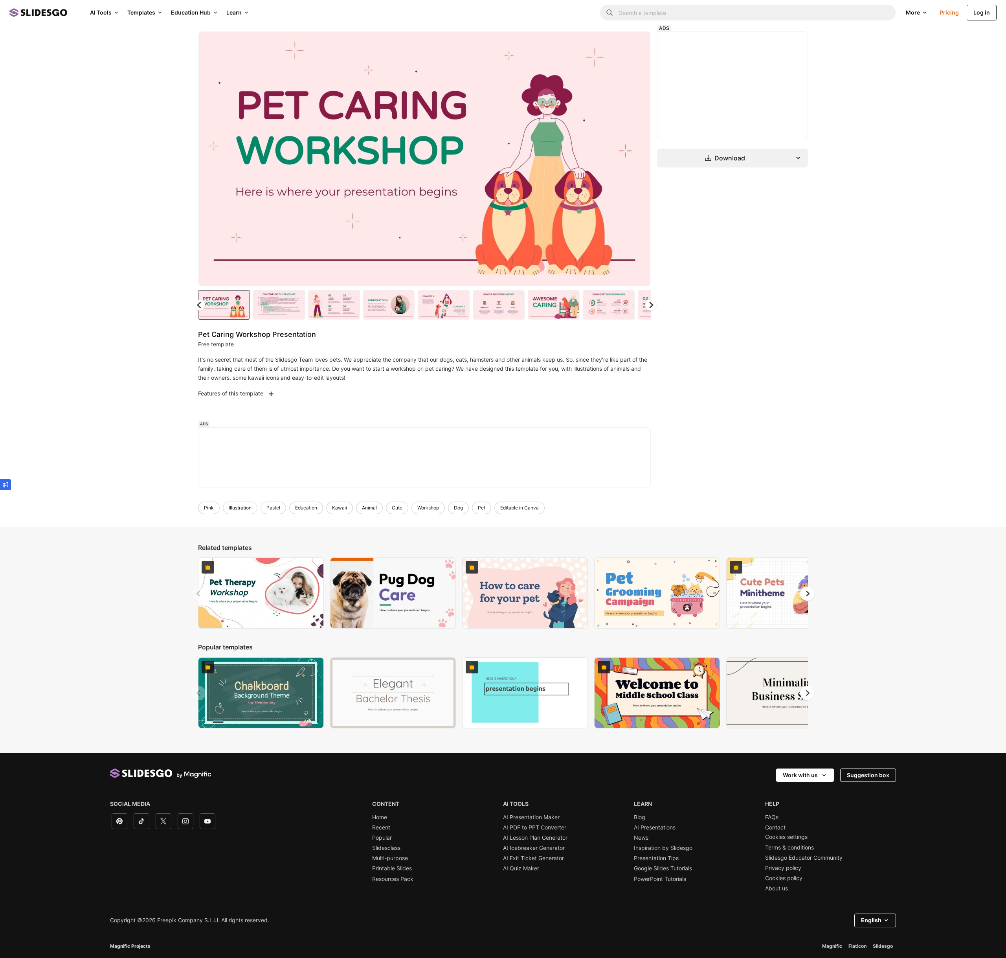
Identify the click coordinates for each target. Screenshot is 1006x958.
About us (776, 888)
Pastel (273, 508)
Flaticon (857, 946)
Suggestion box (868, 775)
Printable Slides (392, 868)
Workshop (428, 508)
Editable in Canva (519, 508)
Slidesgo (883, 946)
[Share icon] (637, 44)
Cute (397, 508)
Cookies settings (786, 837)
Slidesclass (386, 848)
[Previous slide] (199, 594)
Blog (639, 817)
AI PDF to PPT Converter (534, 827)
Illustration (240, 508)
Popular (382, 838)
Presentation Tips (656, 858)
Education (306, 508)
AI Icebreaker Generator (534, 848)
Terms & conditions (789, 847)
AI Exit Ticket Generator (533, 858)
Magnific (832, 946)
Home (379, 817)
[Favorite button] (616, 44)
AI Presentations (655, 827)
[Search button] (609, 12)
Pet (481, 508)
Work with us (800, 775)
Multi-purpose (390, 858)
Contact (775, 827)
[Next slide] (639, 159)
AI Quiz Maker (521, 868)
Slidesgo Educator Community (804, 858)
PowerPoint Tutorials (660, 879)
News (641, 838)
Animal (369, 508)
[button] (651, 305)
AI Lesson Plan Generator (535, 838)
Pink (209, 508)
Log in (981, 12)
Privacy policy (783, 868)
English (871, 920)
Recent (381, 827)
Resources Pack (392, 879)
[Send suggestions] (5, 484)
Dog (458, 508)
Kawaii (339, 508)
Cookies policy (783, 878)
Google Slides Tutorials (663, 868)
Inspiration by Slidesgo (663, 848)
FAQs (771, 817)
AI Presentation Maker (531, 817)
